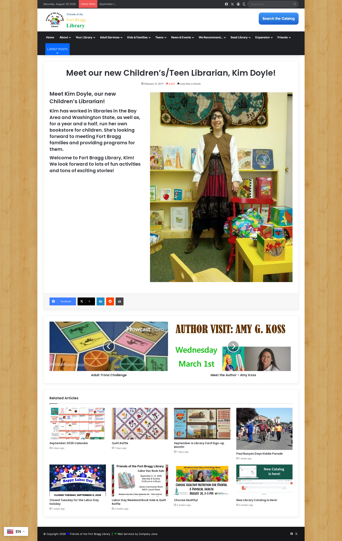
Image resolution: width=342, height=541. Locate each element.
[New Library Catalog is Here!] (264, 480)
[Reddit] (110, 301)
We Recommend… (211, 37)
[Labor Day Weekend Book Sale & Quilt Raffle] (140, 480)
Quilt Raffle (120, 443)
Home (50, 37)
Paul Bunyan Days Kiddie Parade (259, 454)
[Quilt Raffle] (140, 423)
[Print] (120, 301)
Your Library (84, 37)
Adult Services (110, 37)
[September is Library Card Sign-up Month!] (202, 423)
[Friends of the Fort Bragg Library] (65, 20)
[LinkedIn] (100, 301)
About (64, 37)
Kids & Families (137, 37)
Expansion (262, 37)
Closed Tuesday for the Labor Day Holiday (74, 502)
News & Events (181, 37)
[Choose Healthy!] (202, 480)
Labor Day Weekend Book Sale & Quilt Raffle (139, 502)
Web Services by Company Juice (138, 533)
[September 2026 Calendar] (77, 423)
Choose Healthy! (186, 500)
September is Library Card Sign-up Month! (125, 4)
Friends (282, 37)
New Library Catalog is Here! (256, 500)
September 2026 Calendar (68, 443)
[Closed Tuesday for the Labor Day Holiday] (77, 480)
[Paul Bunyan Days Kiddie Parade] (264, 429)
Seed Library (239, 37)
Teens (159, 37)
